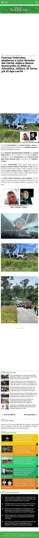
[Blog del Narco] (19, 13)
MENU (5, 2)
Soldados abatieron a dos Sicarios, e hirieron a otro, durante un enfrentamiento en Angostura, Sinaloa (20, 504)
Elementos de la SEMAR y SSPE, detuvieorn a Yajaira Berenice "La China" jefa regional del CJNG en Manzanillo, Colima (23, 406)
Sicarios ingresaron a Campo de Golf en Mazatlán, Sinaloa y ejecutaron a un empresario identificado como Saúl (20, 516)
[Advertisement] (19, 33)
